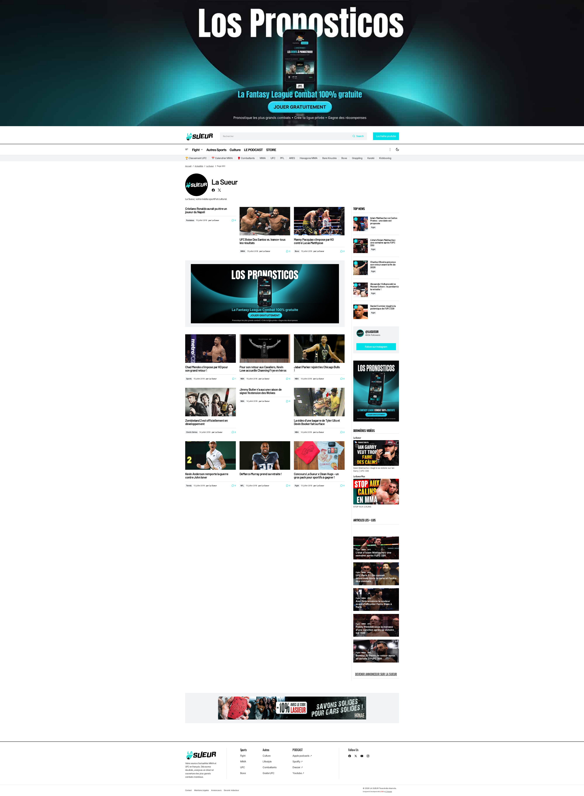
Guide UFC (268, 773)
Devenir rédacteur (231, 790)
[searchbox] (285, 136)
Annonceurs (216, 790)
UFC (273, 158)
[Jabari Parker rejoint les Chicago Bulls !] (319, 348)
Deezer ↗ (298, 767)
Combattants (270, 767)
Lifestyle (267, 761)
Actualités (199, 166)
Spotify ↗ (297, 761)
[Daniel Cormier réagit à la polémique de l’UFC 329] (360, 312)
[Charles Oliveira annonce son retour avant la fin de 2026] (360, 268)
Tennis (189, 485)
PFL (282, 158)
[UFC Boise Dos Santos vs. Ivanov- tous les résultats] (265, 221)
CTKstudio (388, 791)
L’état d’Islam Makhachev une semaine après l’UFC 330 (382, 243)
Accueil (188, 166)
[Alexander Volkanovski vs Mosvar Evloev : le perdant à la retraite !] (360, 290)
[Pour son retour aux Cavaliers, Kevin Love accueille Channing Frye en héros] (265, 348)
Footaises (190, 220)
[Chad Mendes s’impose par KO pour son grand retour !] (210, 348)
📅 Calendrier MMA (222, 158)
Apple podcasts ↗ (302, 755)
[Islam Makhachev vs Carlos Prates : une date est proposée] (360, 224)
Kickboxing (385, 158)
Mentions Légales (201, 790)
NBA (242, 379)
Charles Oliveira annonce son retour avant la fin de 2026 (383, 265)
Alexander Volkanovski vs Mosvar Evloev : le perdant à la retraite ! (384, 287)
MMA (263, 158)
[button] (186, 149)
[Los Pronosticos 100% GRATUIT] (292, 64)
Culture (267, 755)
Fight (297, 485)
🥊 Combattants (246, 158)
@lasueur (372, 331)
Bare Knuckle (329, 158)
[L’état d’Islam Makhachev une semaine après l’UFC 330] (360, 246)
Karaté (370, 158)
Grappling (357, 158)
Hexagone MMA (308, 158)
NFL (242, 485)
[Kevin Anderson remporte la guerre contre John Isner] (210, 455)
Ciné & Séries (191, 432)
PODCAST (297, 749)
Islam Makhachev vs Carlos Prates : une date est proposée (383, 221)
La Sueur (210, 166)
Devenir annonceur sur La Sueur (376, 674)
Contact (188, 790)
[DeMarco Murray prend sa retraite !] (265, 455)
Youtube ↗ (298, 773)
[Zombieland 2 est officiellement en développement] (210, 402)
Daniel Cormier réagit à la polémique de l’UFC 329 (383, 307)
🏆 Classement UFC (196, 158)
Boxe (344, 158)
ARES (292, 158)
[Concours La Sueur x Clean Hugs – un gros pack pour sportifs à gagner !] (319, 455)
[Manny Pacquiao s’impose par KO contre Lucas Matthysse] (319, 221)
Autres (266, 749)
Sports (189, 379)
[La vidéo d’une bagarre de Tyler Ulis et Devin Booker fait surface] (319, 402)
